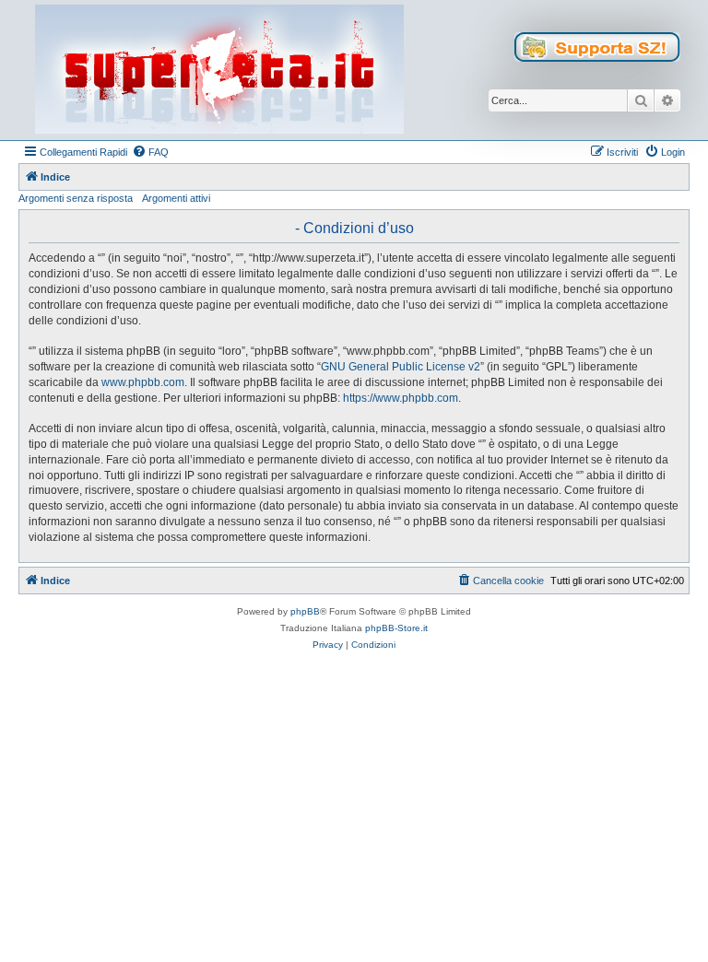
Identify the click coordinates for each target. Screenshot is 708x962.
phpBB (305, 611)
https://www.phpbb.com (400, 398)
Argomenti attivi (176, 198)
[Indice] (219, 70)
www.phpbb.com (142, 382)
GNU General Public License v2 (400, 366)
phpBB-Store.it (396, 628)
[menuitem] (150, 152)
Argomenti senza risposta (75, 198)
